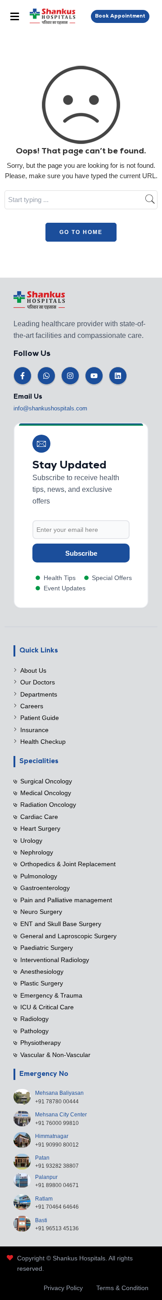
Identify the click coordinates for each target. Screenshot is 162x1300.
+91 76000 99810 (57, 1123)
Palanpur (46, 1177)
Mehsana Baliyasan (59, 1093)
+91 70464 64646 (57, 1207)
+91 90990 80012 (57, 1145)
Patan (42, 1158)
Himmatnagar (51, 1136)
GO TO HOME (81, 232)
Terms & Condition (122, 1287)
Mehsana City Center (61, 1114)
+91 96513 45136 (57, 1228)
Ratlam (44, 1199)
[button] (14, 16)
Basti (41, 1220)
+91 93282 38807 (57, 1166)
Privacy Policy (63, 1287)
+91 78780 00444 (57, 1101)
